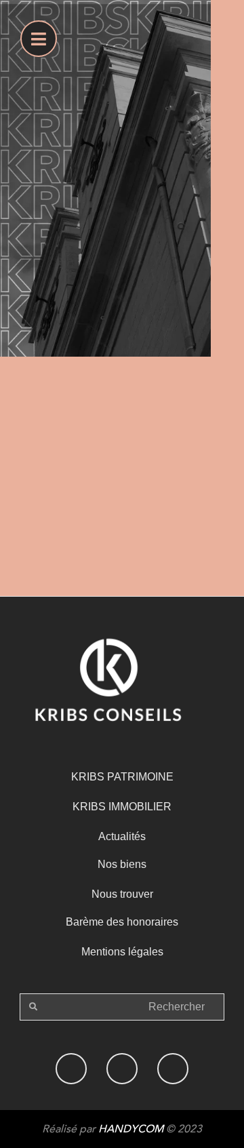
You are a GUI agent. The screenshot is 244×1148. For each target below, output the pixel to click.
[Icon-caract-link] (122, 1068)
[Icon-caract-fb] (71, 1068)
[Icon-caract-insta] (172, 1068)
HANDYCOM (130, 1129)
